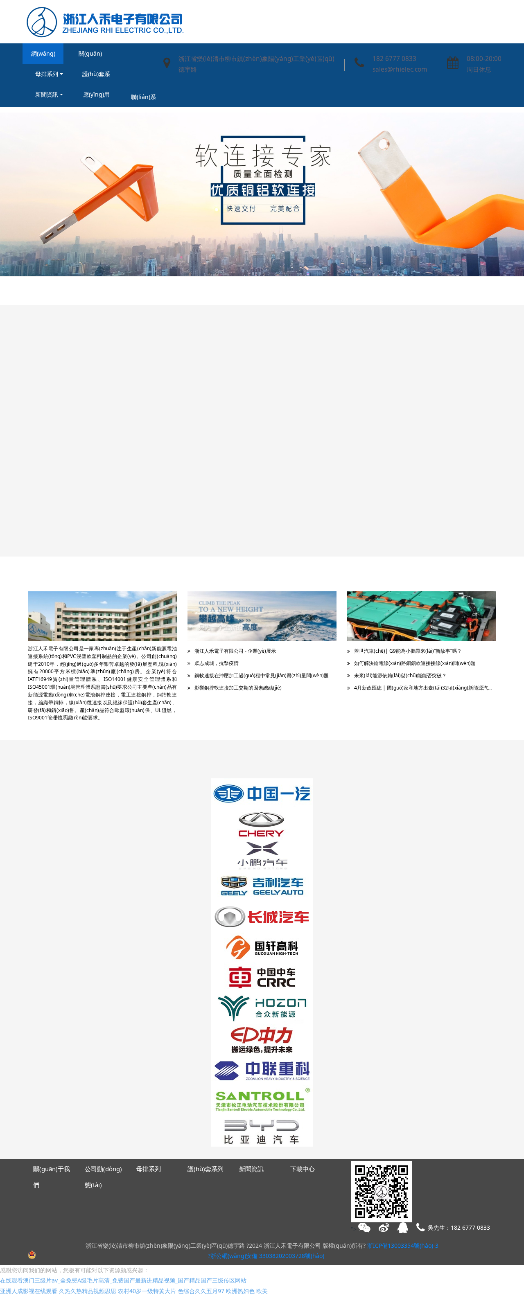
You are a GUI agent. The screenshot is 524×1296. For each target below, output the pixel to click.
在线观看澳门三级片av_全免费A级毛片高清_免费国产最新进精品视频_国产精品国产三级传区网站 (123, 1280)
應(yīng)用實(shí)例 (96, 97)
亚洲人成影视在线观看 (28, 1291)
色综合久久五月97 (201, 1291)
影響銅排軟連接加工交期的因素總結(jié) (238, 687)
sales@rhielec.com (400, 69)
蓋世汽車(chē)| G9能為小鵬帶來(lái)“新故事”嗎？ (408, 650)
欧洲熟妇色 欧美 (247, 1291)
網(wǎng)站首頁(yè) (43, 57)
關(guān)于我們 (90, 57)
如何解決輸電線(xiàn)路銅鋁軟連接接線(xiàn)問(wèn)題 (415, 663)
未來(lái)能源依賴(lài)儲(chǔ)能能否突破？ (400, 675)
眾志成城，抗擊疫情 (216, 663)
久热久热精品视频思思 (87, 1291)
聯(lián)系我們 (143, 100)
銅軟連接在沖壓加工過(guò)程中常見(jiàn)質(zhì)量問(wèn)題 (261, 675)
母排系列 (46, 74)
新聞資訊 (46, 94)
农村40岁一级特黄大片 (147, 1291)
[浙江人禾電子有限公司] (104, 21)
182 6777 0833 (394, 58)
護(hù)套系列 (96, 77)
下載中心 (302, 1169)
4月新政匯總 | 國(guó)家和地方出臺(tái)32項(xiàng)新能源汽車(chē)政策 (425, 687)
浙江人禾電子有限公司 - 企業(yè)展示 (235, 650)
